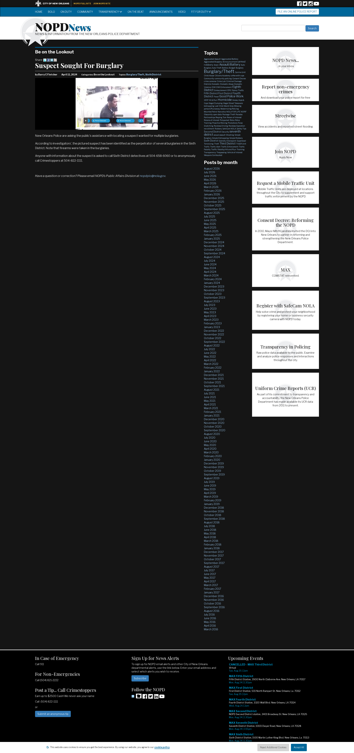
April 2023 (210, 316)
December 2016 (214, 596)
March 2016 (211, 629)
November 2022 (214, 334)
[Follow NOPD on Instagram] (310, 4)
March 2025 (211, 231)
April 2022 (210, 360)
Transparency (108, 11)
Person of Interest (234, 117)
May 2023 (210, 312)
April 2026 (210, 183)
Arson (216, 65)
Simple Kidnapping (220, 138)
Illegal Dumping (216, 103)
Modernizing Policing (230, 109)
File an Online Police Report (297, 11)
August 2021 (211, 389)
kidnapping (209, 106)
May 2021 (209, 400)
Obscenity (208, 114)
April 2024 (210, 271)
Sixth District (153, 74)
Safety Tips (241, 129)
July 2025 (209, 216)
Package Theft (228, 114)
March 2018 (211, 540)
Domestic (216, 84)
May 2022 (210, 356)
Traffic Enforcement (229, 147)
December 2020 (214, 419)
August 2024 (212, 257)
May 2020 (210, 445)
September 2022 (214, 341)
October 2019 (212, 470)
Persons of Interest (211, 120)
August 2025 (212, 212)
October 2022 (212, 338)
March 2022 (211, 363)
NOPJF (244, 112)
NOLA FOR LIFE (233, 112)
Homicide (225, 100)
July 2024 (209, 260)
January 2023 (212, 327)
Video (182, 11)
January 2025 (212, 238)
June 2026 (210, 175)
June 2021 (210, 397)
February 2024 (213, 279)
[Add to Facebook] (48, 59)
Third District (228, 143)
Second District (212, 131)
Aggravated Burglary (213, 62)
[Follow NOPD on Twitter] (305, 4)
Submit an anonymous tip (52, 713)
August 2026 (212, 168)
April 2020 (210, 448)
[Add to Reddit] (55, 59)
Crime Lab (221, 81)
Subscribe (140, 678)
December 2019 (214, 463)
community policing (223, 78)
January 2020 (212, 459)
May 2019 (210, 489)
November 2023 (214, 290)
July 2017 (209, 570)
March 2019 (211, 496)
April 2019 (210, 492)
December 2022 (214, 330)
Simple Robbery (236, 138)
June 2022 (210, 352)
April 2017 (210, 581)
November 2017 (214, 555)
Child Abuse (209, 75)
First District (225, 93)
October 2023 (212, 293)
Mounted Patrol (210, 112)
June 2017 (210, 574)
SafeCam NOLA (229, 129)
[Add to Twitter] (44, 59)
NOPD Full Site (82, 3)
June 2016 (210, 618)
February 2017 (212, 588)
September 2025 (214, 209)
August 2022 (212, 345)
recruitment (209, 129)
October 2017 (212, 559)
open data (217, 114)
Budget (232, 68)
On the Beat (136, 11)
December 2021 (214, 374)
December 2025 (214, 198)
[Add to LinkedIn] (51, 59)
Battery (225, 68)
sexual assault (219, 135)
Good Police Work (231, 96)
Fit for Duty (200, 11)
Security (225, 132)
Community (85, 11)
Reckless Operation (237, 126)
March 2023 (211, 319)
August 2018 (212, 522)
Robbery (218, 129)
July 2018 (209, 526)
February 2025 (213, 234)
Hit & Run (213, 100)
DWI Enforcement (224, 87)
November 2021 (214, 378)
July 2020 (209, 437)
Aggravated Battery (229, 59)
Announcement (230, 61)
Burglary (239, 68)
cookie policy (162, 747)
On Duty (66, 11)
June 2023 (210, 308)
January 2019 (212, 504)
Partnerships (209, 117)
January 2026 (212, 194)
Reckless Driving (221, 126)
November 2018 (214, 511)
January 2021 (211, 415)
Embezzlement (220, 90)
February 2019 (212, 500)
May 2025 (210, 223)
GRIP (206, 100)
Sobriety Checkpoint (227, 141)
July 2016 (209, 614)
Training (240, 149)
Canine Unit (240, 72)
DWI (214, 87)
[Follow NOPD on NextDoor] (136, 696)
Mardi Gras (229, 106)
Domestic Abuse (227, 84)
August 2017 (211, 566)
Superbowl (241, 141)
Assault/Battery (229, 64)
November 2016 (214, 599)
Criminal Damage (234, 81)
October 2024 (212, 249)
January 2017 (211, 592)
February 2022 (212, 367)
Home (38, 11)
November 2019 (214, 467)
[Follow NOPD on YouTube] (316, 4)
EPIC (229, 90)
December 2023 (214, 286)
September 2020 (214, 430)
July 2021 (209, 393)
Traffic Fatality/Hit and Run (223, 149)
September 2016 (214, 607)
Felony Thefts (238, 90)
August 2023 (212, 301)
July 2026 (209, 172)
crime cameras (210, 81)
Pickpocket (224, 120)
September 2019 (214, 474)
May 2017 (209, 577)
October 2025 (212, 205)
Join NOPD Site (101, 3)
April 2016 (210, 625)
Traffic (207, 147)
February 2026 (213, 190)
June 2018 (210, 529)
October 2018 (212, 515)
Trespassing (221, 152)
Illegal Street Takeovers (233, 103)
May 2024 (210, 268)
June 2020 (210, 441)
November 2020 (214, 422)
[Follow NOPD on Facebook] (299, 4)
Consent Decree (239, 78)
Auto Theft (216, 68)
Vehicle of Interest (234, 152)
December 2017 (214, 551)
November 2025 (214, 201)
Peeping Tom (221, 117)
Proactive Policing (219, 123)
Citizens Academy (222, 75)
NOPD (63, 26)
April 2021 (210, 404)
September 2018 (214, 518)
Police (232, 120)
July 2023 (209, 304)
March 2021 (211, 408)
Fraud (216, 96)
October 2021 (212, 382)
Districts (207, 84)
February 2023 (213, 323)
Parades (239, 114)
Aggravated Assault (212, 59)
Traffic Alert (215, 147)
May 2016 (210, 621)
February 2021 (212, 411)
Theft (216, 144)
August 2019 (211, 478)
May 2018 (210, 533)
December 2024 (214, 242)
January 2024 (212, 282)
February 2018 (212, 544)
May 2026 (210, 179)
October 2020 (213, 426)
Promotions (232, 123)
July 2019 (209, 481)
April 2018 (210, 537)
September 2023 (214, 297)
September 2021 (214, 386)
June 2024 (210, 264)
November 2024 (214, 245)
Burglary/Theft (135, 74)
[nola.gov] (54, 3)
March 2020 (211, 452)
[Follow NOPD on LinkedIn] (156, 697)
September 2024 (214, 253)
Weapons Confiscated (213, 155)
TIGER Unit (241, 144)
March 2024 (211, 275)
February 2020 (213, 456)
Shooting (230, 135)
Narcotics (222, 112)
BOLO (51, 11)
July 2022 (209, 349)
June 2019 (210, 485)
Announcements (161, 11)
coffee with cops (237, 75)
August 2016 (211, 610)
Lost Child (219, 106)
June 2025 (210, 220)
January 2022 (212, 371)
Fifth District (211, 93)
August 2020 (212, 433)
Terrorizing (209, 144)
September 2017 (214, 562)
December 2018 (214, 507)
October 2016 (212, 603)
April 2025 (210, 227)
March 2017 (211, 585)
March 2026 (211, 187)
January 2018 (212, 548)
